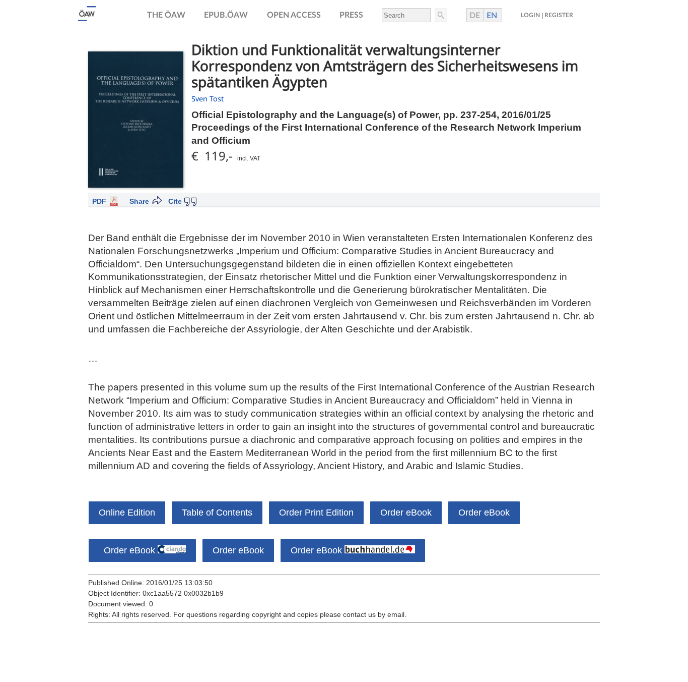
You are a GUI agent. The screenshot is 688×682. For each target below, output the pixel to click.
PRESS (351, 15)
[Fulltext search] (440, 15)
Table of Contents (217, 512)
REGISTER (558, 15)
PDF (99, 201)
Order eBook (406, 512)
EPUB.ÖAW (226, 15)
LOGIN (530, 15)
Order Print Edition (316, 512)
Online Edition (127, 512)
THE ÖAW (166, 15)
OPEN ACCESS (294, 15)
